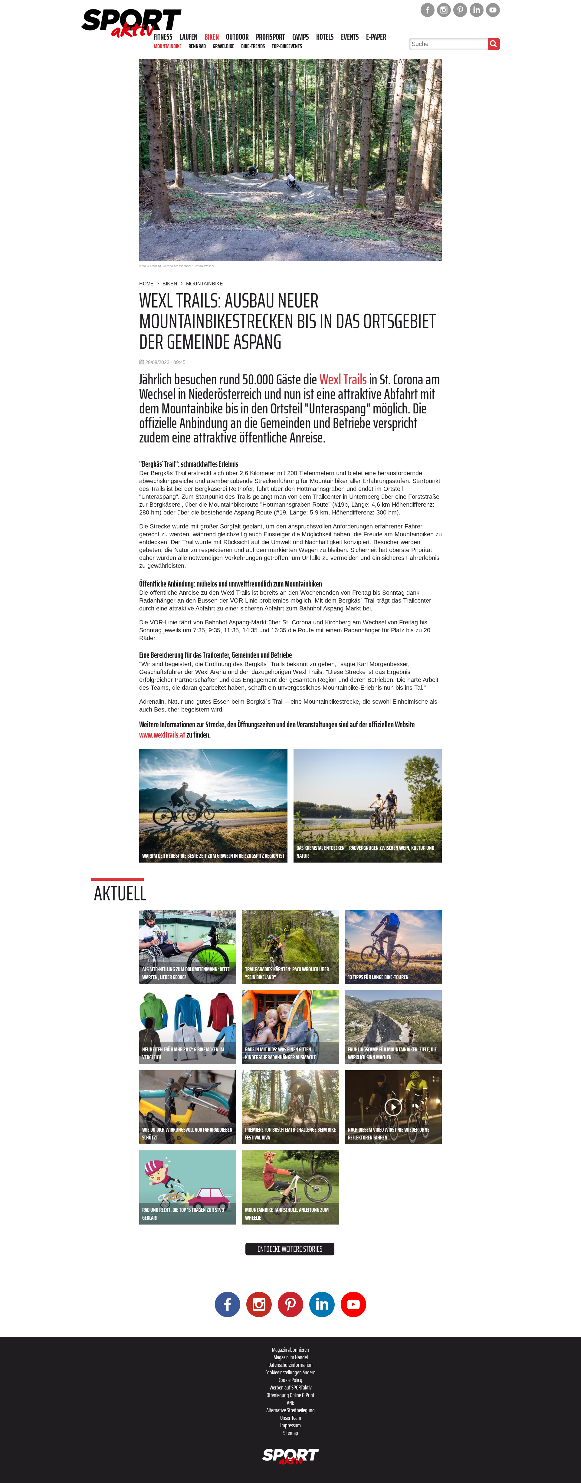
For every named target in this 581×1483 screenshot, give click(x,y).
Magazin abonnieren (290, 1349)
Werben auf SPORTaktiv (291, 1387)
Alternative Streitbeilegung (290, 1410)
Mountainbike (168, 46)
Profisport (270, 37)
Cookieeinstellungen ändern (290, 1372)
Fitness (163, 37)
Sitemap (290, 1433)
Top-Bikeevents (287, 46)
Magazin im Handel (291, 1357)
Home (146, 283)
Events (350, 37)
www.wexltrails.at (162, 734)
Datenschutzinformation (290, 1365)
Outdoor (237, 37)
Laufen (188, 37)
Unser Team (290, 1417)
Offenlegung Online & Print (290, 1395)
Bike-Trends (253, 46)
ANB (290, 1402)
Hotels (325, 37)
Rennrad (197, 46)
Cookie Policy (290, 1380)
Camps (300, 37)
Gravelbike (223, 46)
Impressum (290, 1425)
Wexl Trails (343, 379)
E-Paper (376, 37)
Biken (212, 37)
